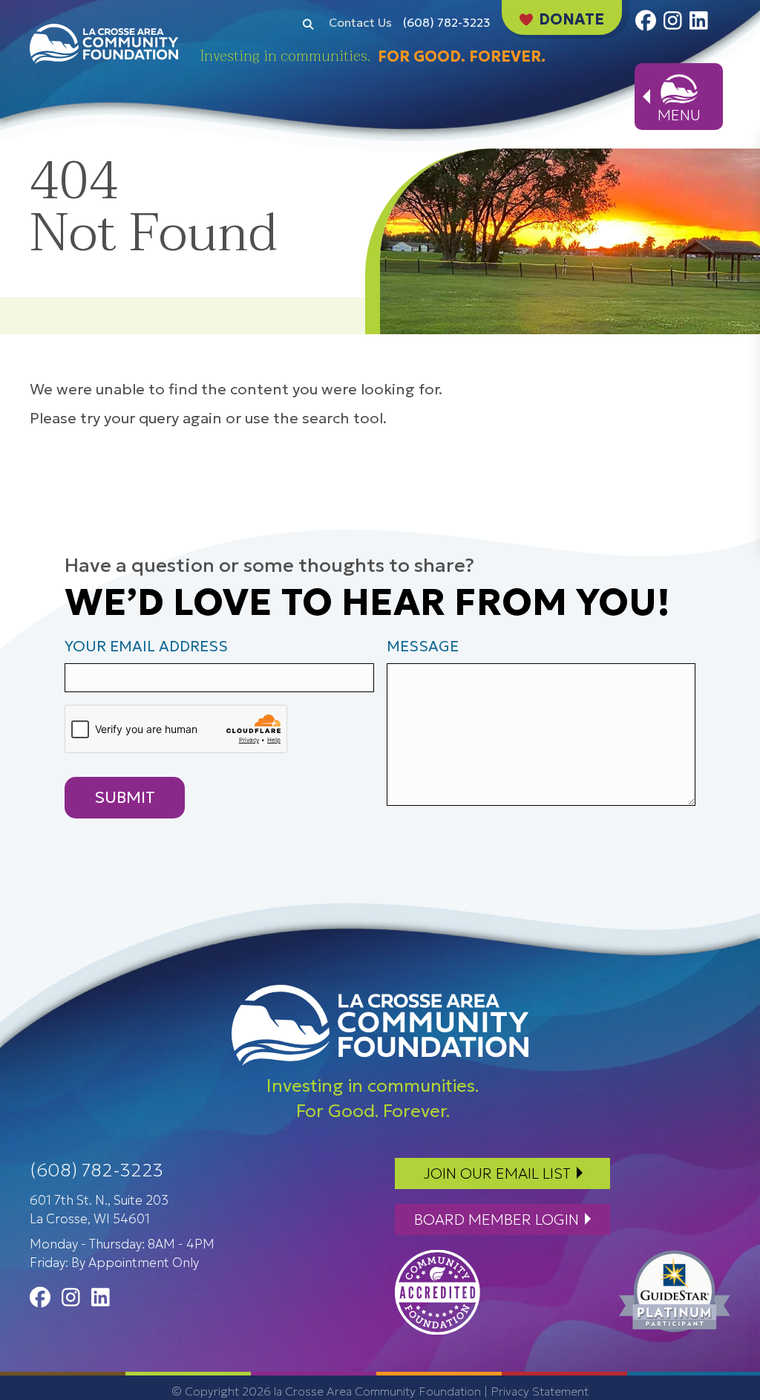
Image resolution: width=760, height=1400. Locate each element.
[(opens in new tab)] (437, 1290)
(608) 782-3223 (447, 22)
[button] (308, 23)
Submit (124, 797)
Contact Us (360, 22)
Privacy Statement (540, 1391)
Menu (679, 115)
